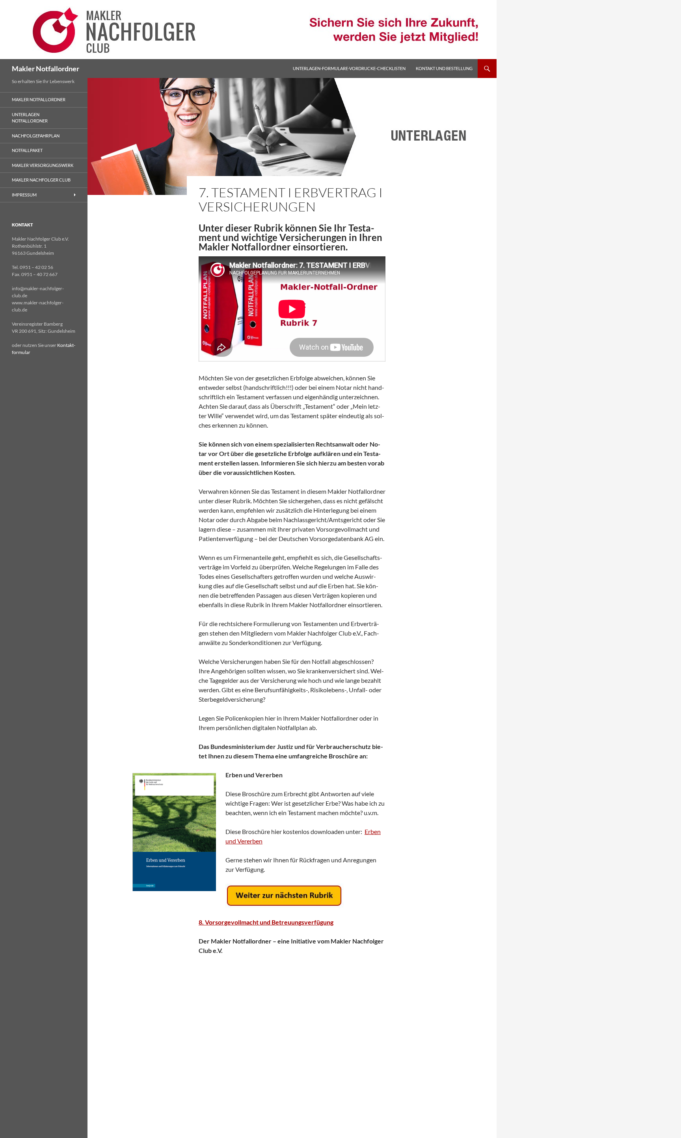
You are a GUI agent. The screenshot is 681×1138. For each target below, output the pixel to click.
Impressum (24, 194)
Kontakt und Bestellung (444, 68)
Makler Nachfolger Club (41, 179)
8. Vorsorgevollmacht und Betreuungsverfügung (266, 922)
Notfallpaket (27, 150)
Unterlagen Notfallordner (30, 118)
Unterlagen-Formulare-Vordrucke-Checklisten (349, 68)
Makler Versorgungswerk (42, 165)
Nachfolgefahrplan (36, 135)
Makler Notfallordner (45, 68)
